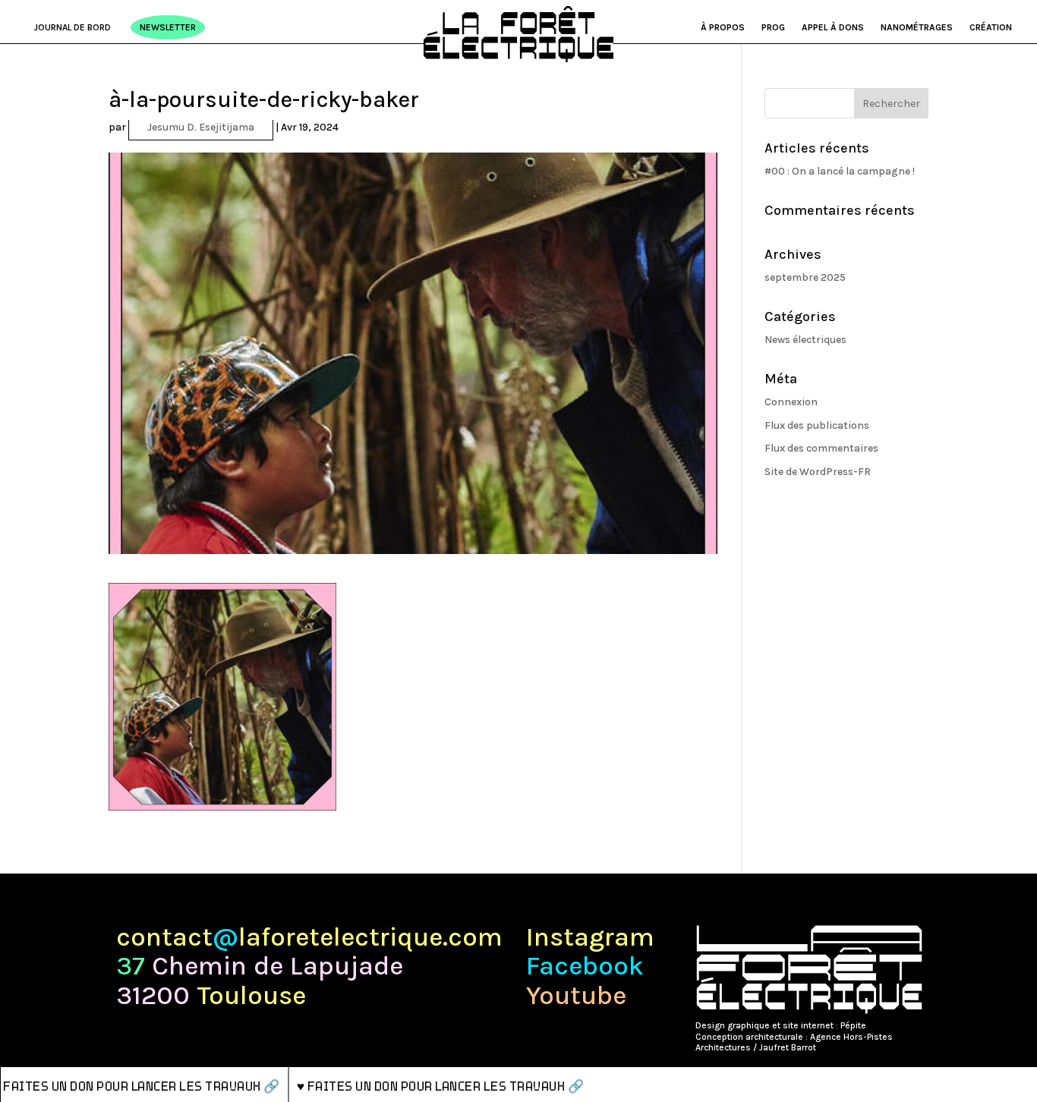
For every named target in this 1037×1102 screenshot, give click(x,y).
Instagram (590, 937)
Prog (773, 27)
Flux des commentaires (821, 448)
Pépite (853, 1025)
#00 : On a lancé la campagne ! (839, 171)
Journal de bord (72, 27)
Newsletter (168, 27)
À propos (723, 27)
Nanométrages (917, 27)
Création (990, 27)
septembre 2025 (805, 277)
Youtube (576, 996)
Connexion (791, 401)
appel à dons (833, 27)
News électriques (805, 339)
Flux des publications (816, 425)
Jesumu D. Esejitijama (200, 127)
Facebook (585, 966)
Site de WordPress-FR (817, 471)
